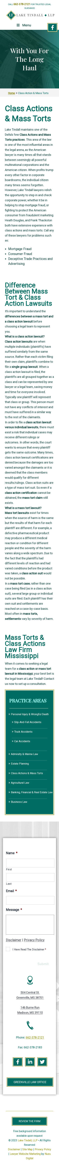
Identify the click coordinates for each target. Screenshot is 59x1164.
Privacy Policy (34, 940)
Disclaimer (13, 940)
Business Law (19, 801)
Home (11, 93)
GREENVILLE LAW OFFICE (30, 1082)
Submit (43, 964)
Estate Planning (20, 763)
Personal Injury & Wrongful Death (30, 714)
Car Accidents (22, 741)
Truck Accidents (23, 731)
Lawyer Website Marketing (25, 1153)
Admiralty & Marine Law (24, 754)
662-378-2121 (22, 4)
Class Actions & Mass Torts (27, 773)
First (9, 869)
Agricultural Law (20, 782)
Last (9, 883)
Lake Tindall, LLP (28, 1140)
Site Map (27, 1149)
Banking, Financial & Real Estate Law (32, 792)
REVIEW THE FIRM (29, 1121)
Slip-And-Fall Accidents (27, 722)
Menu (26, 25)
